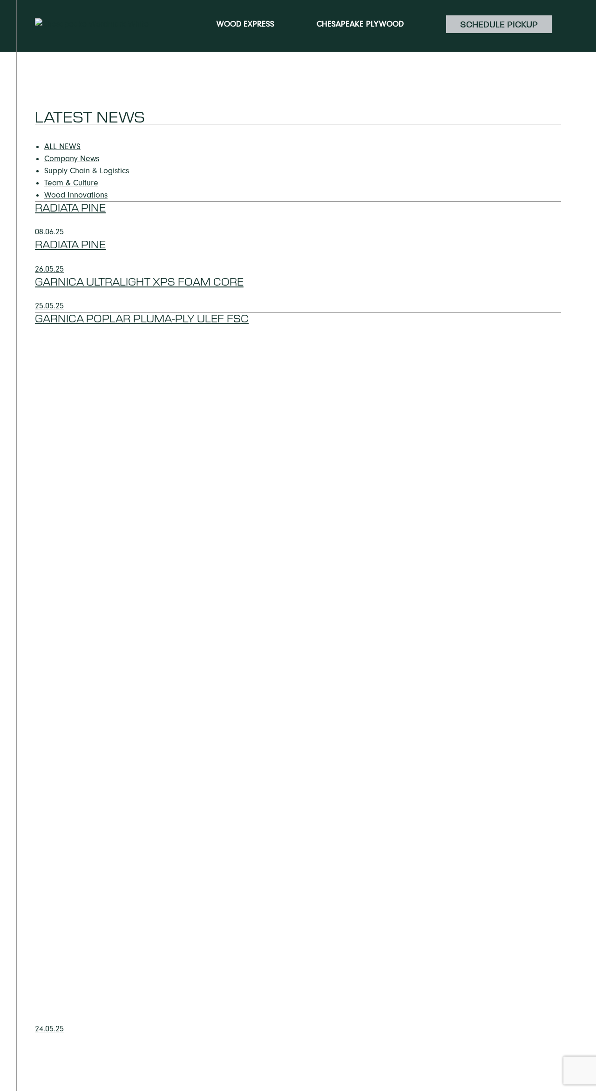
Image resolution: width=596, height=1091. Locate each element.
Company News (71, 159)
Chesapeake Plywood (360, 24)
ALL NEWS (62, 146)
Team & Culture (71, 183)
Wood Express (245, 24)
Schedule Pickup (499, 24)
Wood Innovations (76, 195)
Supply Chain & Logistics (86, 171)
